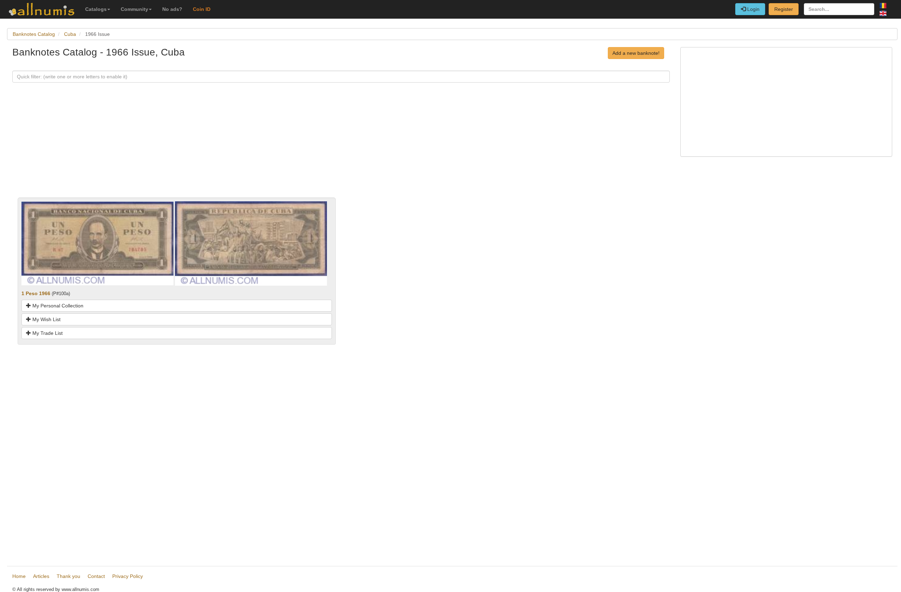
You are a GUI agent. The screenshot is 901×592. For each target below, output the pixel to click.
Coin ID (201, 9)
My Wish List (46, 319)
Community (134, 9)
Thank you (68, 576)
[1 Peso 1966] (97, 243)
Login (753, 9)
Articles (41, 576)
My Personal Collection (57, 305)
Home (19, 576)
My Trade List (47, 333)
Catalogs (96, 9)
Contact (96, 576)
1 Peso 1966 (35, 293)
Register (783, 9)
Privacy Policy (127, 576)
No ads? (172, 9)
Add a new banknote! (636, 53)
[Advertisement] (223, 148)
